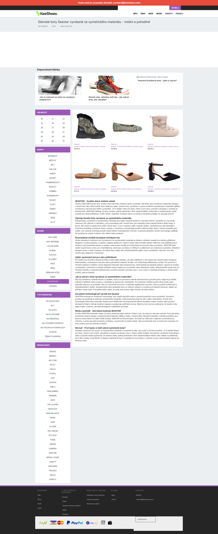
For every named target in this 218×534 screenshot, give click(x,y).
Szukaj (175, 8)
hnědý (53, 173)
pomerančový (53, 182)
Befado (52, 356)
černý (53, 209)
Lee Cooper (52, 404)
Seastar (53, 453)
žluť (52, 222)
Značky (169, 13)
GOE (52, 378)
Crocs (53, 369)
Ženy (39, 499)
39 (42, 132)
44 (63, 136)
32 (63, 119)
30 (42, 119)
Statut (64, 501)
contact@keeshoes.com (126, 2)
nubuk (53, 250)
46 (53, 141)
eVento (52, 479)
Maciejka (52, 409)
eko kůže (52, 237)
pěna (52, 268)
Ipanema (53, 396)
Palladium (53, 431)
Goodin (52, 382)
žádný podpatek (53, 336)
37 (53, 128)
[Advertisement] (75, 49)
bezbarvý (52, 156)
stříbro (53, 191)
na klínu (53, 310)
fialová (52, 169)
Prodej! (179, 13)
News (52, 418)
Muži (39, 504)
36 (42, 128)
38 (63, 128)
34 (53, 123)
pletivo (52, 255)
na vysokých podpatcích (52, 327)
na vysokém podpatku (52, 323)
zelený (52, 200)
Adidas (52, 351)
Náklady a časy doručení (95, 495)
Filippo (52, 373)
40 (53, 132)
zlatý (53, 204)
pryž (52, 264)
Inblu (52, 387)
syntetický (52, 281)
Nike (53, 422)
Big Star (53, 360)
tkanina (53, 286)
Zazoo (53, 475)
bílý (53, 165)
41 (64, 132)
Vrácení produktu (93, 499)
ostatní (53, 332)
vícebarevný (53, 196)
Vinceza (53, 470)
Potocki (53, 435)
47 (63, 141)
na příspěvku (52, 319)
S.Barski (53, 448)
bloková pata (52, 301)
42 (42, 136)
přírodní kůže (52, 272)
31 (53, 119)
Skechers (52, 466)
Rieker (53, 444)
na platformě (52, 314)
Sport (40, 508)
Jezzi (52, 400)
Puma (52, 440)
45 (42, 141)
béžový (52, 160)
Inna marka (52, 391)
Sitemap (65, 514)
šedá (52, 218)
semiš (52, 277)
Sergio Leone (52, 457)
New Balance (52, 413)
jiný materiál (52, 242)
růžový (52, 187)
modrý (52, 178)
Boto (52, 365)
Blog (113, 495)
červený (53, 213)
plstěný (53, 259)
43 (53, 136)
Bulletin (138, 495)
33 (42, 123)
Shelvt (52, 462)
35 (63, 123)
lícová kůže (52, 246)
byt (52, 305)
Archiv (114, 499)
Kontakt (65, 497)
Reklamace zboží (93, 504)
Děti (39, 495)
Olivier (52, 426)
